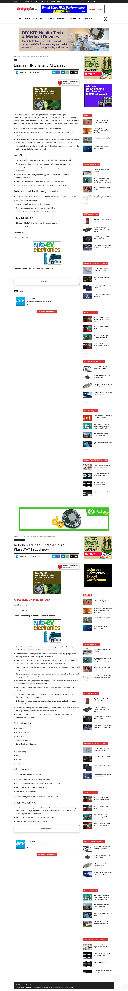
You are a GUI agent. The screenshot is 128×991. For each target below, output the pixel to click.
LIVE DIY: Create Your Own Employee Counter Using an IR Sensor (102, 319)
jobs (26, 291)
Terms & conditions (38, 987)
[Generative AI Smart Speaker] (87, 140)
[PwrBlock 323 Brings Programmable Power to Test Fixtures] (87, 230)
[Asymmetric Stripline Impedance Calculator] (87, 493)
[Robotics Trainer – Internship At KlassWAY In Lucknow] (87, 418)
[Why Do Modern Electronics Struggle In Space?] (87, 149)
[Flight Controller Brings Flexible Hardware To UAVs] (87, 221)
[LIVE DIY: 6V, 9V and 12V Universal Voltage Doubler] (87, 337)
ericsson (21, 291)
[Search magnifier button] (105, 19)
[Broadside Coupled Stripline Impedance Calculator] (87, 476)
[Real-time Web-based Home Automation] (87, 172)
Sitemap (71, 987)
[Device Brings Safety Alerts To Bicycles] (87, 288)
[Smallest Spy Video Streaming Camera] (87, 189)
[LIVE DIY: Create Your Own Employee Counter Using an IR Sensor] (87, 319)
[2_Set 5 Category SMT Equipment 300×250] (98, 107)
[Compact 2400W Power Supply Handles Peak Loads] (87, 395)
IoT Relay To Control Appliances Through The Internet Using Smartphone (103, 130)
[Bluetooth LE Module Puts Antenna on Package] (87, 270)
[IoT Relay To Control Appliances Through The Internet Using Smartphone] (87, 131)
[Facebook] (84, 1)
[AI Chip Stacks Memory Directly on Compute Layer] (87, 296)
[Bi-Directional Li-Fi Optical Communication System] (87, 122)
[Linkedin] (89, 1)
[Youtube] (94, 1)
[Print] (76, 72)
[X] (91, 1)
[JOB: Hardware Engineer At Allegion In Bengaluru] (87, 435)
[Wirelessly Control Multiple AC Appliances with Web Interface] (87, 198)
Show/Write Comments (46, 311)
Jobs (28, 56)
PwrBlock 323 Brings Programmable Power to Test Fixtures (102, 229)
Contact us (28, 987)
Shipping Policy (20, 987)
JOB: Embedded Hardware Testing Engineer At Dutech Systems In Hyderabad (101, 426)
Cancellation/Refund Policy (60, 987)
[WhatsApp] (67, 72)
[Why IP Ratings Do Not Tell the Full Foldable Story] (87, 239)
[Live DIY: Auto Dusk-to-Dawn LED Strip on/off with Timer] (87, 346)
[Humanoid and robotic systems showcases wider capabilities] (87, 247)
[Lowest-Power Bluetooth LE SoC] (87, 279)
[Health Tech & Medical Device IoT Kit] (64, 50)
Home (15, 56)
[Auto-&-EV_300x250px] (47, 264)
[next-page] (87, 155)
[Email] (72, 72)
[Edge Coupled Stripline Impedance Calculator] (87, 484)
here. (51, 268)
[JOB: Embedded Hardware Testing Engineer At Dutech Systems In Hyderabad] (87, 426)
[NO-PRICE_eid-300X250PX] (98, 79)
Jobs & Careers (22, 56)
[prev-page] (84, 155)
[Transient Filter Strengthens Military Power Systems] (87, 369)
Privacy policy (48, 987)
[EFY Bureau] (17, 72)
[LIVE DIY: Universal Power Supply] (87, 328)
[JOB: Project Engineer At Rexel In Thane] (87, 444)
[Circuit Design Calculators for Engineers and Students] (87, 467)
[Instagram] (86, 1)
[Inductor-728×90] (73, 12)
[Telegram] (54, 72)
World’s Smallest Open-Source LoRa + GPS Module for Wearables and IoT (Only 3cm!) (102, 180)
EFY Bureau (23, 72)
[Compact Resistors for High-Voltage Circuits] (87, 377)
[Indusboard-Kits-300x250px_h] (47, 110)
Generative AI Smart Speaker (102, 138)
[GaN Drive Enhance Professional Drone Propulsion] (87, 386)
